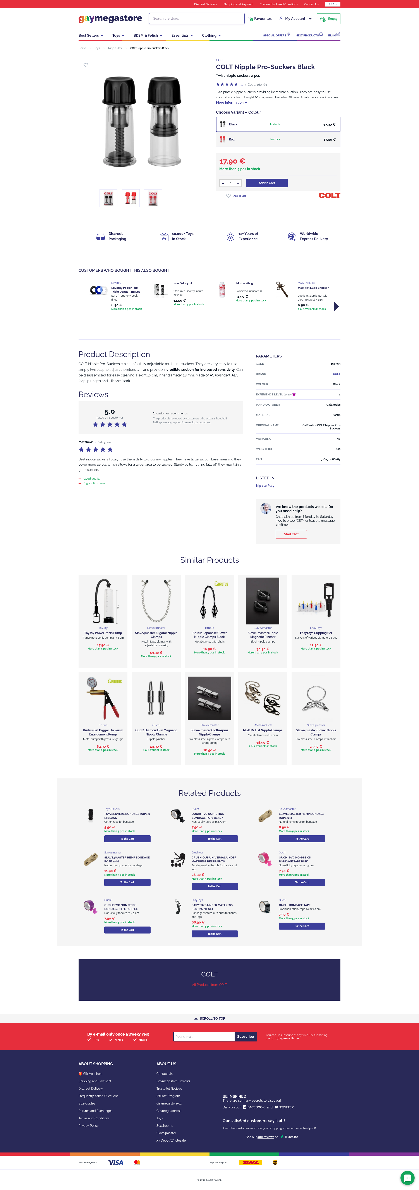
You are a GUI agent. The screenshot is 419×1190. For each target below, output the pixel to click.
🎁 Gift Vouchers (90, 1073)
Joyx (159, 1118)
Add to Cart (267, 183)
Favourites (261, 19)
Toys (116, 35)
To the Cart (127, 838)
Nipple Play (115, 48)
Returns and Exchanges (95, 1111)
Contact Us (311, 4)
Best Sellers (89, 35)
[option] (116, 296)
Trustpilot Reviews (169, 1088)
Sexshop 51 (164, 1125)
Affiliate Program (168, 1096)
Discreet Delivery (205, 4)
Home (82, 48)
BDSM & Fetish (146, 35)
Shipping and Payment (238, 4)
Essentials (180, 35)
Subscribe (245, 1036)
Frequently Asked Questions (279, 4)
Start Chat (291, 534)
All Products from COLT (209, 985)
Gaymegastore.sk (168, 1111)
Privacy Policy (89, 1125)
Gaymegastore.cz (169, 1103)
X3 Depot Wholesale (171, 1140)
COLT (220, 60)
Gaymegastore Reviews (173, 1081)
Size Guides (87, 1103)
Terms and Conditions (94, 1118)
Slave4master (166, 1133)
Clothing (209, 35)
